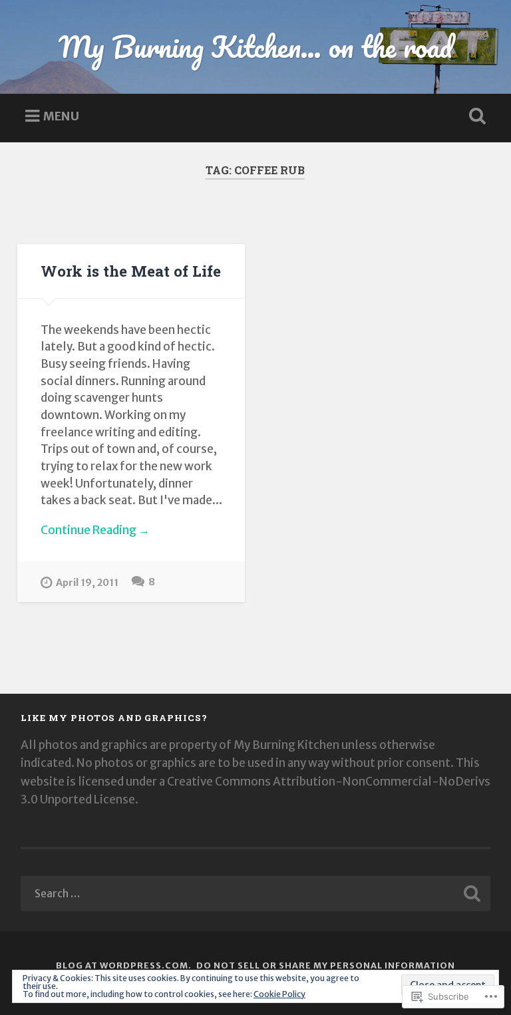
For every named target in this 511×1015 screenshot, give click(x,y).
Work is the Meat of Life (131, 271)
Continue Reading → (95, 530)
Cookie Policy (279, 994)
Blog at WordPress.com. (124, 965)
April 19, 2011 (87, 583)
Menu (61, 115)
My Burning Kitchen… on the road (255, 46)
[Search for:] (256, 893)
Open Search (475, 116)
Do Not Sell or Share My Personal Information (325, 965)
